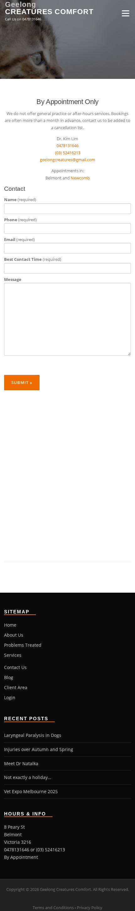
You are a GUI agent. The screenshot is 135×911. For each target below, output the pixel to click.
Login (9, 697)
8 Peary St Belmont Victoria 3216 (17, 834)
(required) (20, 199)
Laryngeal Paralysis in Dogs (32, 735)
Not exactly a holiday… (27, 777)
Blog (8, 677)
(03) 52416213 (67, 153)
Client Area (15, 687)
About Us (13, 635)
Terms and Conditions (53, 907)
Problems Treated (22, 645)
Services (12, 655)
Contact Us (15, 667)
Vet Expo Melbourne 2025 (31, 791)
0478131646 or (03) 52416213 (34, 850)
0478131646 (67, 145)
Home (10, 625)
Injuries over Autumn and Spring (38, 749)
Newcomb (80, 178)
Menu (125, 13)
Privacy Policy (89, 907)
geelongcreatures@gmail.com (67, 159)
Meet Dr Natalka (21, 763)
